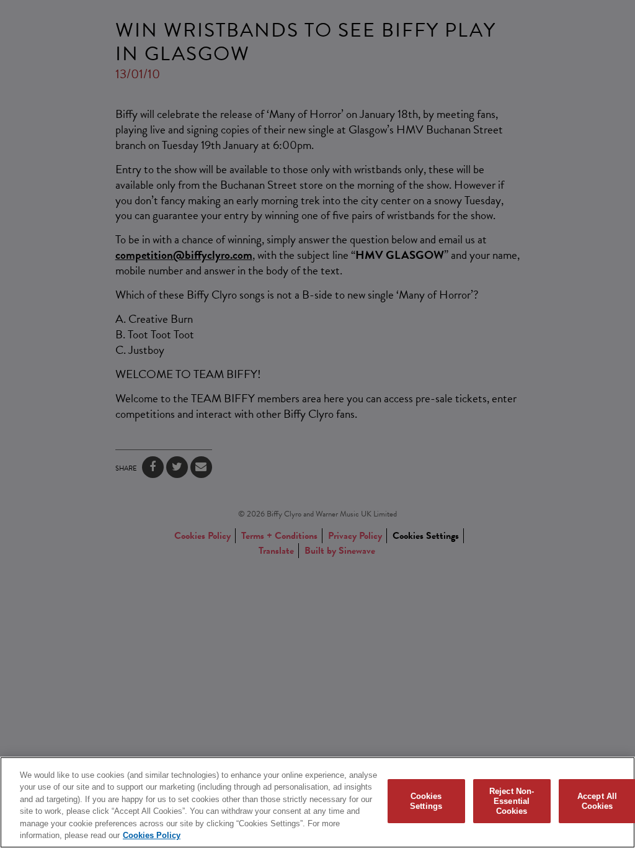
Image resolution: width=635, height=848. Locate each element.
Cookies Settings (426, 801)
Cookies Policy (151, 835)
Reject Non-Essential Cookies (511, 801)
